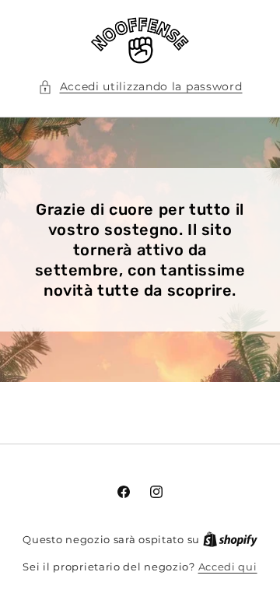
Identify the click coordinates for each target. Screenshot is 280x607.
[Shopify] (230, 539)
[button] (140, 86)
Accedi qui (227, 566)
